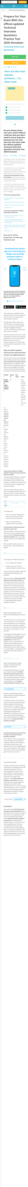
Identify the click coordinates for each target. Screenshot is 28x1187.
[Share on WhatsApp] (11, 67)
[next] (24, 269)
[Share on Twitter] (6, 67)
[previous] (5, 269)
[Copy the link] (13, 67)
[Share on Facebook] (4, 67)
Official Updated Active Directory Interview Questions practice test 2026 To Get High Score (15, 226)
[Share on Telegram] (15, 67)
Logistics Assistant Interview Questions (14, 205)
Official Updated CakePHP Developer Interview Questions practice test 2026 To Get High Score (14, 221)
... (6, 10)
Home (3, 10)
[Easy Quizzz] (14, 6)
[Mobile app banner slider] (7, 301)
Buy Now (15, 63)
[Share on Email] (8, 67)
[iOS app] (8, 307)
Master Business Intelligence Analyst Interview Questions (13, 216)
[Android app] (21, 307)
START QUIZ (14, 57)
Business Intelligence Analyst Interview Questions (14, 198)
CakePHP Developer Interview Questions (14, 202)
